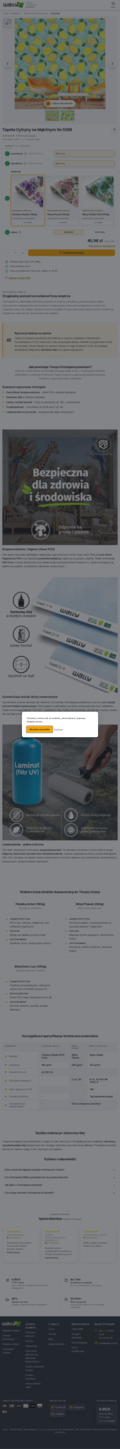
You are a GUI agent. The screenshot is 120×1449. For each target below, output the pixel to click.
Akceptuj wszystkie (39, 729)
